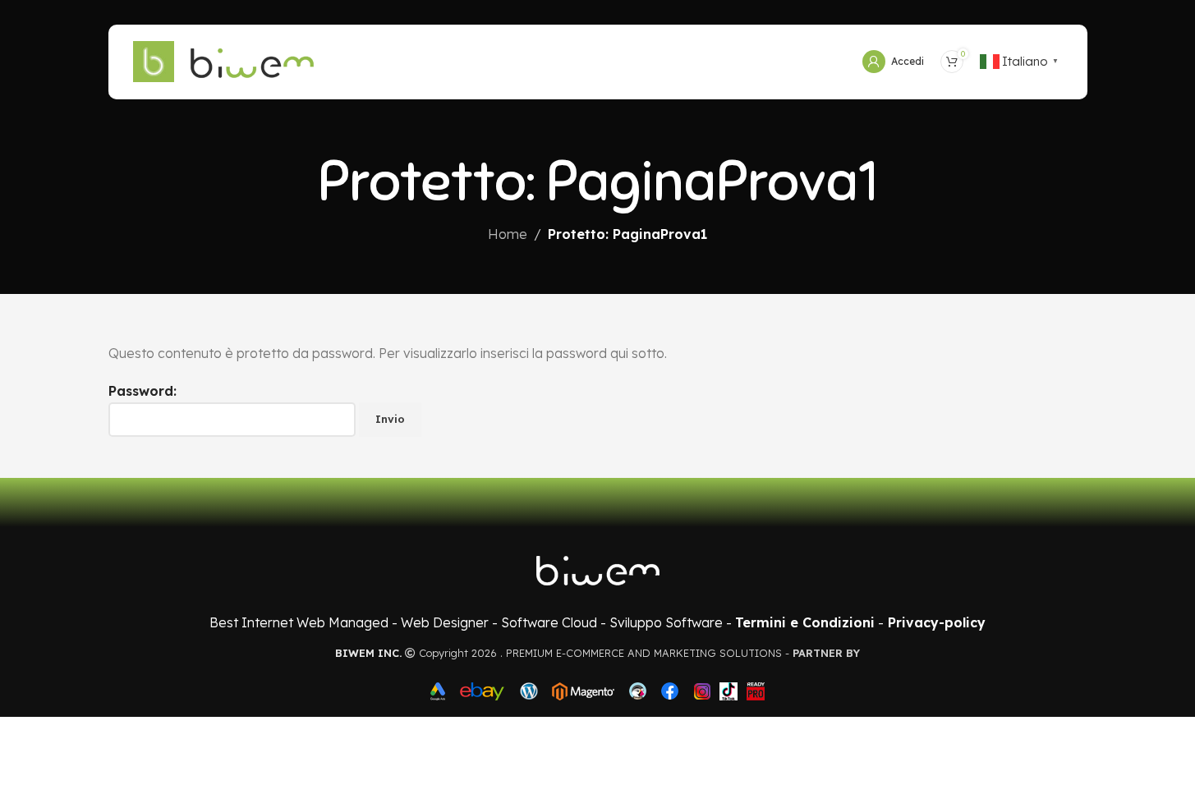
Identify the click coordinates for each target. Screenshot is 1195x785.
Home (507, 234)
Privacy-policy (937, 622)
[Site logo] (153, 60)
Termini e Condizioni (805, 622)
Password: (142, 391)
